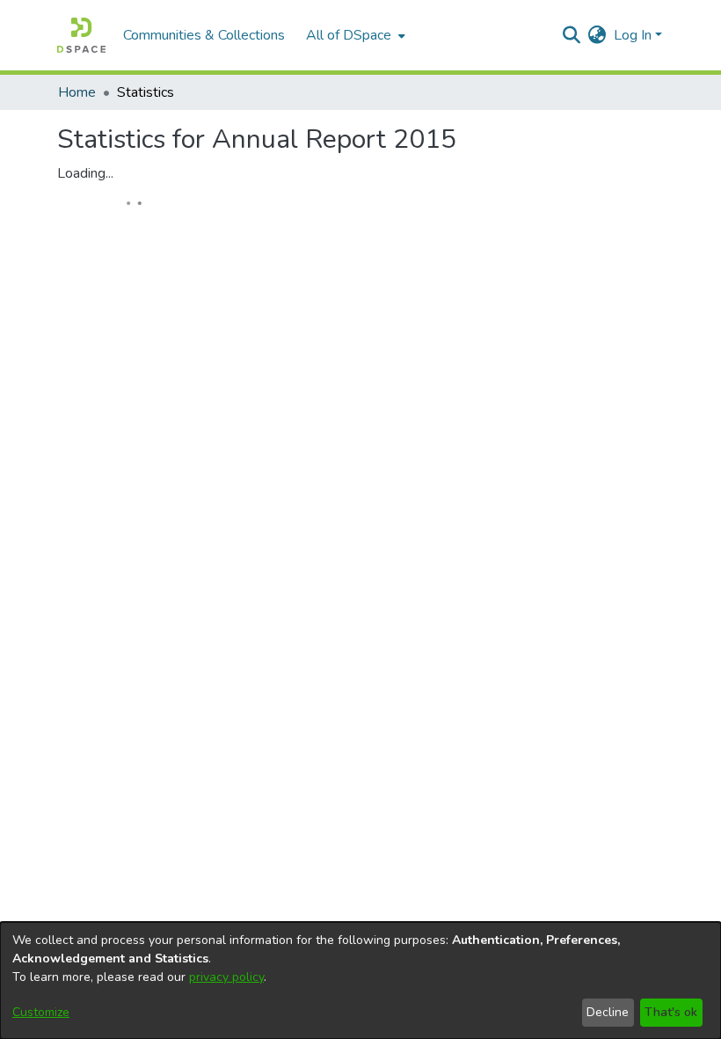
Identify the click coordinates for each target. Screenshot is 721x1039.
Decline (607, 1012)
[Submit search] (572, 35)
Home (77, 92)
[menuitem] (353, 35)
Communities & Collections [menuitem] (204, 35)
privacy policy (226, 977)
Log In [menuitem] (633, 35)
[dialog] (360, 980)
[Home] (81, 35)
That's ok (671, 1012)
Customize (40, 1012)
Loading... (85, 173)
